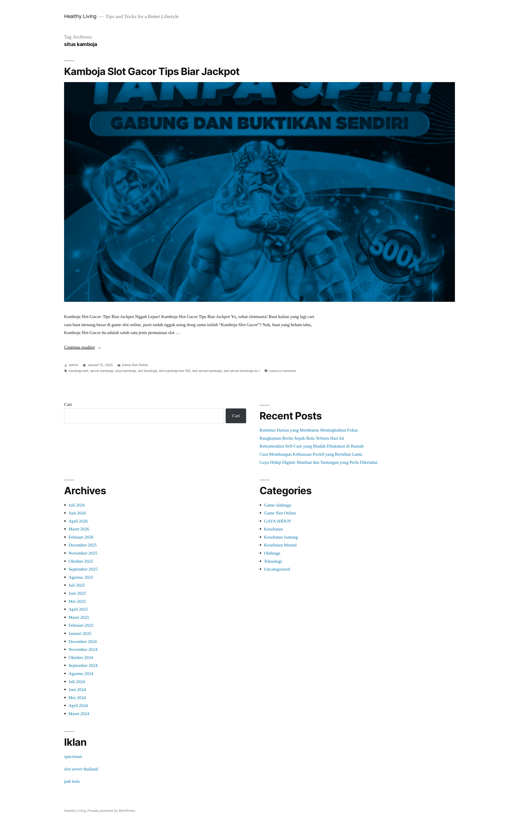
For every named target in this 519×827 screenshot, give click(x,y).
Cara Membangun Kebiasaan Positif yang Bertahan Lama (311, 454)
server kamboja (101, 371)
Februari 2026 (81, 537)
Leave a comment (282, 371)
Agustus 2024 (81, 673)
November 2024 (83, 649)
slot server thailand (81, 769)
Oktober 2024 (81, 657)
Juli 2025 (77, 585)
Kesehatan (273, 529)
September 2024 (83, 665)
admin (73, 365)
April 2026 (78, 521)
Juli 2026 (77, 505)
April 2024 (78, 705)
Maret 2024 (79, 714)
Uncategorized (277, 569)
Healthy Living (80, 16)
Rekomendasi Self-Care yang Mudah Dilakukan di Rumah (312, 446)
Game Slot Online (135, 365)
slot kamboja (147, 371)
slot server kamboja (207, 371)
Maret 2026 (79, 529)
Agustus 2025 (81, 577)
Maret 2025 (79, 617)
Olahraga (272, 553)
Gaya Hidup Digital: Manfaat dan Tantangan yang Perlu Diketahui (318, 462)
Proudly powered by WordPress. (111, 811)
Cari (68, 404)
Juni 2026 (77, 513)
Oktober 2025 (81, 561)
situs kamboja (125, 371)
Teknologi (273, 561)
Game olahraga (277, 505)
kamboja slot (78, 371)
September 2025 (83, 569)
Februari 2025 (81, 625)
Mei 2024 (77, 698)
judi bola (72, 781)
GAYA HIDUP (277, 521)
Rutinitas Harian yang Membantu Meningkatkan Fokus (309, 430)
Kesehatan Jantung (281, 537)
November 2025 (83, 553)
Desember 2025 (83, 545)
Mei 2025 (77, 601)
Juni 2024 (77, 689)
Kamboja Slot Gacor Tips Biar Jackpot (151, 71)
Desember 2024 (83, 641)
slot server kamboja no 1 (242, 371)
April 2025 (78, 609)
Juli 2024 (77, 682)
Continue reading (83, 347)
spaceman (73, 756)
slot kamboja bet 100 (174, 371)
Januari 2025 (80, 633)
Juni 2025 (77, 593)
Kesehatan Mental (280, 545)
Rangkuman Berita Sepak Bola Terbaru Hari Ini (302, 438)
